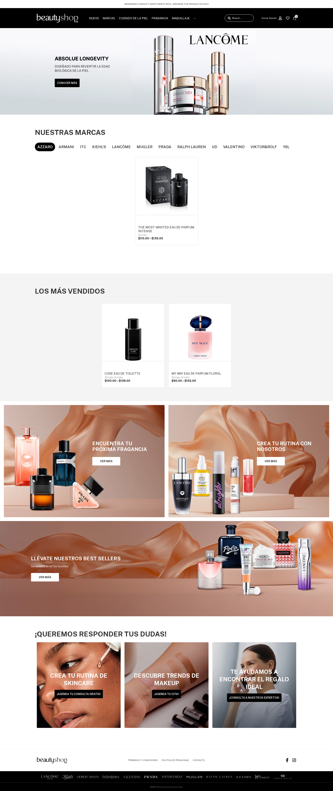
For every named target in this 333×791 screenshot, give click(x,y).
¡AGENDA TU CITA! (166, 694)
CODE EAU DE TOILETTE (122, 373)
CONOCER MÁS (67, 82)
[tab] (45, 147)
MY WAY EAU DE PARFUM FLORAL (196, 373)
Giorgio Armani (114, 377)
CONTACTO (199, 760)
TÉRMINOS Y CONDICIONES (143, 760)
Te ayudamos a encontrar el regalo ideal (254, 679)
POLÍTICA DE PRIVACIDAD (175, 760)
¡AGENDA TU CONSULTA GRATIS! (79, 694)
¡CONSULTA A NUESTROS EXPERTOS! (254, 697)
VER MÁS (106, 461)
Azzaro (142, 234)
